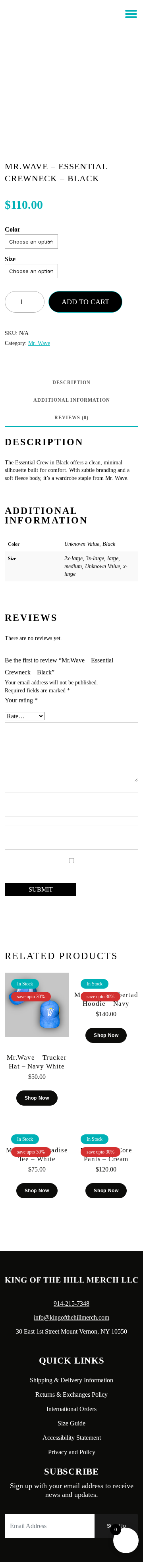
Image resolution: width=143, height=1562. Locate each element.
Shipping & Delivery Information (71, 1380)
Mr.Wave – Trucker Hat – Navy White (36, 1062)
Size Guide (71, 1423)
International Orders (71, 1408)
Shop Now (37, 1098)
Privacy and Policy (71, 1452)
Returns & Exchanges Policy (71, 1394)
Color (12, 229)
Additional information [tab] (71, 400)
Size (10, 259)
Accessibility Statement (72, 1437)
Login (59, 29)
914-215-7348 (71, 1303)
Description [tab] (71, 382)
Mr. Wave (39, 343)
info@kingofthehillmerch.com (71, 1317)
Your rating (21, 700)
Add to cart (85, 302)
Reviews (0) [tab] (71, 417)
